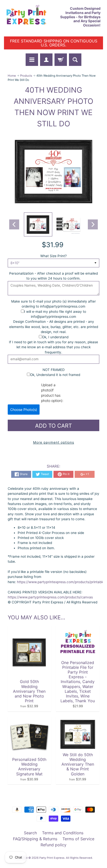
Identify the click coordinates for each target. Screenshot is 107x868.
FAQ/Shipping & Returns (35, 838)
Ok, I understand (55, 337)
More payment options (53, 442)
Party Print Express (51, 858)
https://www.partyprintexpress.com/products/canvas (50, 597)
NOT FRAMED (54, 370)
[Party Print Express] (29, 17)
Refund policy (53, 844)
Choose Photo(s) (23, 409)
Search (30, 832)
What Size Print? (53, 256)
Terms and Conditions (62, 832)
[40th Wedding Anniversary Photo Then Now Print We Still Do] (38, 224)
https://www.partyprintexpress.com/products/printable (60, 582)
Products (26, 75)
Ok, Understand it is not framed (55, 375)
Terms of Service (78, 838)
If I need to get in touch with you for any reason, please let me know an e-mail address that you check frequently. (53, 347)
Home (12, 75)
